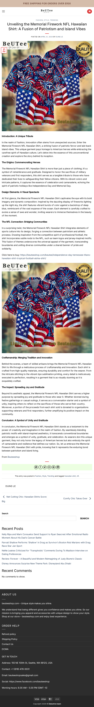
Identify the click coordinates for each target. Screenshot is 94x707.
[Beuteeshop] (47, 11)
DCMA (5, 649)
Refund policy (9, 634)
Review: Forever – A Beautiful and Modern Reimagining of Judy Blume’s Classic (42, 558)
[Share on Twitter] (45, 467)
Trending (54, 20)
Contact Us (7, 644)
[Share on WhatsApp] (36, 467)
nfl (78, 476)
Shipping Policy (9, 639)
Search (5, 513)
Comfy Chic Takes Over (75, 498)
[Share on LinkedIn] (58, 467)
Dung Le (59, 37)
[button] (3, 11)
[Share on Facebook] (40, 467)
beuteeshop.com (10, 603)
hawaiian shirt (70, 476)
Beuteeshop (13, 457)
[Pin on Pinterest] (54, 467)
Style (46, 20)
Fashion (39, 20)
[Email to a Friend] (49, 467)
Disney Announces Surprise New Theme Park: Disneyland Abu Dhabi (36, 563)
